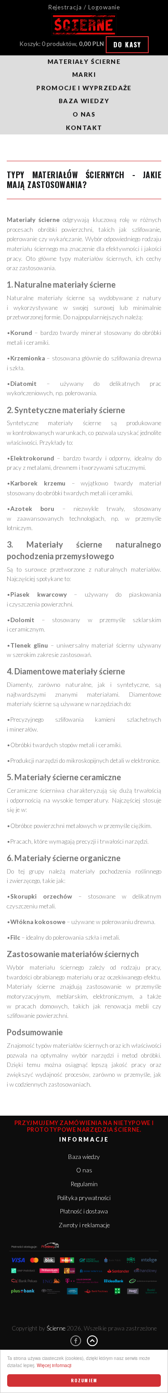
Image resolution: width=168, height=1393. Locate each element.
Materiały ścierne (84, 61)
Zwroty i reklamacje (84, 1225)
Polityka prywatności (84, 1197)
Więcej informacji (54, 1365)
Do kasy (127, 44)
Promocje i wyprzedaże (83, 88)
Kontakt (84, 127)
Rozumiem (84, 1380)
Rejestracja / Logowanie (84, 7)
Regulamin (84, 1184)
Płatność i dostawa (84, 1211)
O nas (84, 114)
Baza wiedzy (84, 101)
